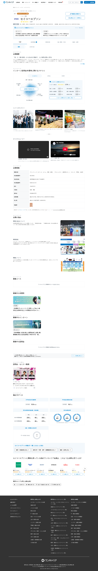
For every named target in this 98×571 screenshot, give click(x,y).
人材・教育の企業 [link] (35, 519)
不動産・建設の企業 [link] (35, 525)
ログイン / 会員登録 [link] (89, 2)
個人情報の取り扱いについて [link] (40, 564)
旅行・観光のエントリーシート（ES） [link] (59, 535)
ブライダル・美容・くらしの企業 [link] (38, 531)
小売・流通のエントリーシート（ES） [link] (59, 545)
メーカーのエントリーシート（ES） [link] (59, 509)
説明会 (49, 76)
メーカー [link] (21, 7)
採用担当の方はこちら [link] (15, 516)
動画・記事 (75, 42)
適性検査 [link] (60, 2)
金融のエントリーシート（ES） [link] (58, 506)
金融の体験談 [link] (74, 505)
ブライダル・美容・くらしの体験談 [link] (79, 531)
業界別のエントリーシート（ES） (58, 499)
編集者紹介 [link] (12, 502)
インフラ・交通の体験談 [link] (76, 522)
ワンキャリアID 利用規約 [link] (38, 566)
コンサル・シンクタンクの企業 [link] (38, 502)
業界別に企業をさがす (36, 499)
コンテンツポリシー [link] (15, 513)
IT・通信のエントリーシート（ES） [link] (59, 515)
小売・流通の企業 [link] (35, 536)
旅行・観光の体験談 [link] (75, 528)
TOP (20, 42)
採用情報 (34, 42)
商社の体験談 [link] (74, 511)
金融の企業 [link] (33, 505)
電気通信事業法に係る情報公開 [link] (67, 564)
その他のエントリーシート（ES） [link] (58, 553)
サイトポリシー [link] (14, 511)
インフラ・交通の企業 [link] (36, 522)
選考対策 (47, 42)
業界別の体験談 (74, 499)
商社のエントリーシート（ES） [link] (58, 512)
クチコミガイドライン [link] (15, 508)
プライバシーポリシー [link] (53, 564)
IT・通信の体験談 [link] (75, 513)
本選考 (63, 76)
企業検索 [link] (18, 2)
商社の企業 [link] (33, 511)
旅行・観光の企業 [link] (35, 528)
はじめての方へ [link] (14, 499)
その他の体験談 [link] (74, 542)
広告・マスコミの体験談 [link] (76, 516)
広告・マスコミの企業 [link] (36, 516)
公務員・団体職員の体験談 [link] (77, 539)
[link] (8, 2)
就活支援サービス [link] (52, 2)
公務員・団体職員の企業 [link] (36, 539)
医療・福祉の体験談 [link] (75, 534)
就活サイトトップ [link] (16, 7)
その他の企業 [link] (34, 542)
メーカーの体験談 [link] (75, 508)
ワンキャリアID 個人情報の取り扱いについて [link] (55, 566)
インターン (34, 76)
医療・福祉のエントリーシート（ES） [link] (59, 542)
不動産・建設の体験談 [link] (76, 525)
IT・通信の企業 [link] (34, 513)
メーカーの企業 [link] (34, 508)
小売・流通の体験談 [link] (75, 536)
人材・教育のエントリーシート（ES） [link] (59, 523)
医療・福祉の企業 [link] (35, 534)
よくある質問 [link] (13, 505)
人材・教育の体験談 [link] (75, 519)
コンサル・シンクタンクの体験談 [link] (78, 502)
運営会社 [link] (26, 564)
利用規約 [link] (31, 564)
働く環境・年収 (62, 42)
